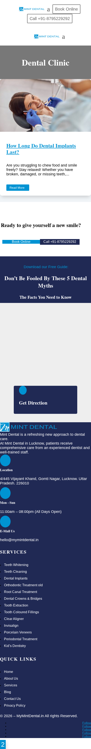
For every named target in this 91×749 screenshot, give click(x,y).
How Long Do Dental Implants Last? (41, 149)
